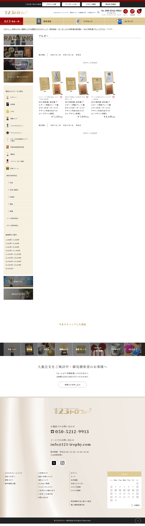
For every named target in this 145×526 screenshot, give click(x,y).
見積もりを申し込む (73, 384)
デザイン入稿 (51, 4)
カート (73, 476)
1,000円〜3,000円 (12, 240)
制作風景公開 (10, 483)
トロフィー (13, 97)
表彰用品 (53, 29)
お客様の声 (82, 12)
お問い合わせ (43, 497)
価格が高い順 (68, 55)
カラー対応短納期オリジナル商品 (19, 140)
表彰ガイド (73, 12)
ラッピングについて (45, 487)
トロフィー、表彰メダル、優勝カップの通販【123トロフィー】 (26, 29)
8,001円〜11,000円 (13, 250)
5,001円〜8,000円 (12, 247)
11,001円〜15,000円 (13, 254)
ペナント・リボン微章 (17, 161)
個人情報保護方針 (78, 505)
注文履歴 (74, 480)
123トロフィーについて (60, 12)
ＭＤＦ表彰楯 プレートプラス (94, 29)
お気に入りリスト (77, 483)
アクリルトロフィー (16, 133)
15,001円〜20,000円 (13, 258)
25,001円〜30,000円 (13, 265)
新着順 (78, 55)
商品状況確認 (110, 4)
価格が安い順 (56, 55)
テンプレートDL (71, 4)
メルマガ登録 (76, 487)
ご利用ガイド (91, 12)
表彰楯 (12, 104)
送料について (43, 480)
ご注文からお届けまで (46, 490)
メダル (12, 111)
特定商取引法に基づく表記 (81, 501)
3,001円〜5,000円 (12, 243)
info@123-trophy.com (71, 444)
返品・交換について (45, 476)
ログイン (74, 473)
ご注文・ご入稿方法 (45, 494)
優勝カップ (13, 118)
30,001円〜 (10, 268)
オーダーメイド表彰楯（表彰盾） (70, 29)
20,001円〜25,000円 (13, 261)
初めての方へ (10, 476)
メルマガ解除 (76, 490)
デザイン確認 (91, 4)
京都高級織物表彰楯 (17, 147)
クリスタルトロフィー (17, 126)
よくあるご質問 (44, 483)
